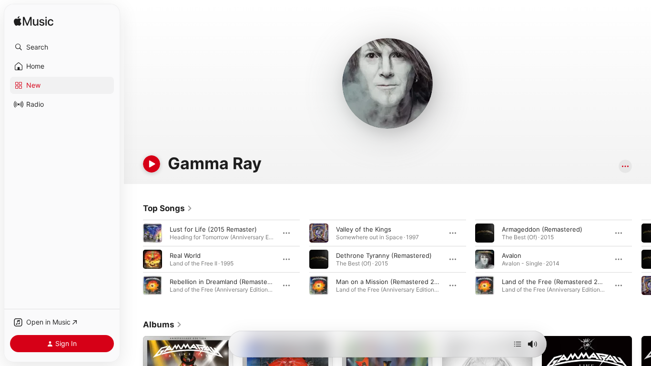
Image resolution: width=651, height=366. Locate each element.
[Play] (151, 164)
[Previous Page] (133, 259)
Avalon (511, 255)
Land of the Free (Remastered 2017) (556, 281)
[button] (61, 47)
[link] (168, 208)
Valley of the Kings (363, 229)
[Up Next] (517, 344)
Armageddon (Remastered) (542, 229)
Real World (185, 255)
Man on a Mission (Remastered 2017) (391, 281)
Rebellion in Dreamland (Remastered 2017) (232, 281)
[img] (33, 21)
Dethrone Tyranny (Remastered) (384, 255)
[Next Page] (641, 259)
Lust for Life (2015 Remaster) (213, 229)
